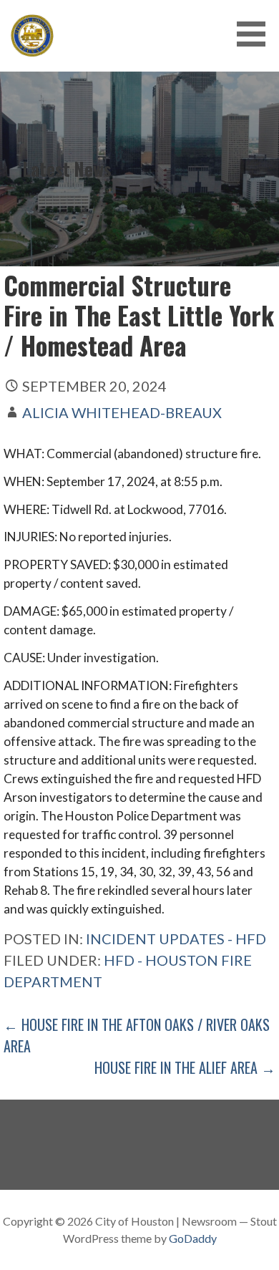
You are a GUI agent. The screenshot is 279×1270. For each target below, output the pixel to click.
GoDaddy (193, 1238)
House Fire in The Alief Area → (184, 1067)
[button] (256, 34)
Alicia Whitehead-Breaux (122, 412)
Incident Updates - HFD (176, 938)
